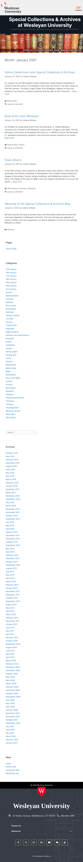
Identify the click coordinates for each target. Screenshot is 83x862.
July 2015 (10, 522)
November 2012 (13, 595)
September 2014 (13, 545)
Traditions (10, 401)
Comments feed (13, 770)
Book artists (12, 145)
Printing (9, 384)
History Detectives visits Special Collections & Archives (40, 72)
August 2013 (11, 568)
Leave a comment (15, 104)
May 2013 (10, 575)
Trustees (9, 404)
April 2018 (10, 476)
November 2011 (12, 621)
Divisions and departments (17, 335)
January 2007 (12, 743)
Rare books (12, 101)
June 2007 (10, 730)
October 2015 (12, 516)
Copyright (10, 329)
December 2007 (13, 713)
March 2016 (11, 506)
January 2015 (11, 532)
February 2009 (12, 687)
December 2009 (13, 667)
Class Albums (13, 160)
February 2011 (12, 637)
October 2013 (12, 562)
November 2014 (13, 539)
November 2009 (13, 670)
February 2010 (12, 664)
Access (9, 292)
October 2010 (12, 641)
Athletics (9, 302)
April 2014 (10, 552)
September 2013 (13, 565)
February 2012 (12, 618)
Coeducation (11, 325)
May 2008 (10, 703)
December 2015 (12, 509)
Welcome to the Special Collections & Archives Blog (37, 203)
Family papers (12, 352)
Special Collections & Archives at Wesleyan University (45, 22)
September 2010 (13, 644)
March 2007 (11, 736)
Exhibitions (10, 345)
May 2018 (10, 473)
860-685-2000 (67, 815)
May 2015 (10, 525)
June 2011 (10, 628)
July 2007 (10, 726)
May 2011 (10, 631)
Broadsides (11, 309)
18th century (11, 279)
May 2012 (10, 608)
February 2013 (12, 585)
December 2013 (13, 558)
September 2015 (13, 519)
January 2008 (12, 710)
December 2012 (12, 591)
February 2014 (12, 555)
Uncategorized (12, 408)
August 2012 (11, 604)
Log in (8, 763)
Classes (9, 322)
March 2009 (11, 684)
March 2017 (11, 492)
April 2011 (10, 634)
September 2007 (13, 723)
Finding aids (11, 355)
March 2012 (11, 614)
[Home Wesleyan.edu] (42, 792)
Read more (9, 138)
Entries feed (11, 767)
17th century (11, 276)
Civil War (9, 319)
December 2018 (12, 463)
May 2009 (10, 677)
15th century (11, 269)
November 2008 (13, 690)
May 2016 (10, 502)
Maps (8, 371)
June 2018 (10, 469)
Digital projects (12, 332)
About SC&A (11, 249)
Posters (9, 381)
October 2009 (12, 674)
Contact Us (16, 826)
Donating (10, 338)
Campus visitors (13, 315)
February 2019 (12, 460)
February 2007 (12, 740)
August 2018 (11, 466)
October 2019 (12, 453)
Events (21, 145)
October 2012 (12, 598)
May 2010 (10, 654)
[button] (78, 7)
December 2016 (13, 496)
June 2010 (10, 651)
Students (31, 188)
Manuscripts (11, 368)
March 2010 (11, 661)
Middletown (11, 375)
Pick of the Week (13, 378)
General (10, 230)
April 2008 (10, 707)
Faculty (9, 348)
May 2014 (10, 549)
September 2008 (13, 697)
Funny (8, 358)
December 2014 (13, 535)
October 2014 (12, 542)
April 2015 (10, 529)
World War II (11, 417)
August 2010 (11, 647)
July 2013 (10, 572)
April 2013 (10, 578)
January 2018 (11, 486)
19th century (12, 188)
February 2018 (12, 483)
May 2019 (10, 456)
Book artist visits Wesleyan (22, 116)
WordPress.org (12, 773)
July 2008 (10, 700)
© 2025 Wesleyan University (40, 856)
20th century (11, 286)
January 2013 (12, 588)
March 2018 (11, 479)
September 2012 (13, 601)
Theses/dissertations (15, 398)
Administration (12, 296)
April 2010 (10, 657)
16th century (11, 272)
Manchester (11, 365)
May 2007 (10, 733)
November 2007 (13, 716)
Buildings (10, 312)
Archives (22, 188)
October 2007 (12, 720)
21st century (11, 289)
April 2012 (10, 611)
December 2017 (12, 489)
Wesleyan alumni (13, 411)
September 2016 (13, 499)
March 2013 (11, 581)
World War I (11, 414)
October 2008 (12, 693)
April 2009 (10, 680)
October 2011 (11, 624)
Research (10, 391)
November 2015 (13, 512)
